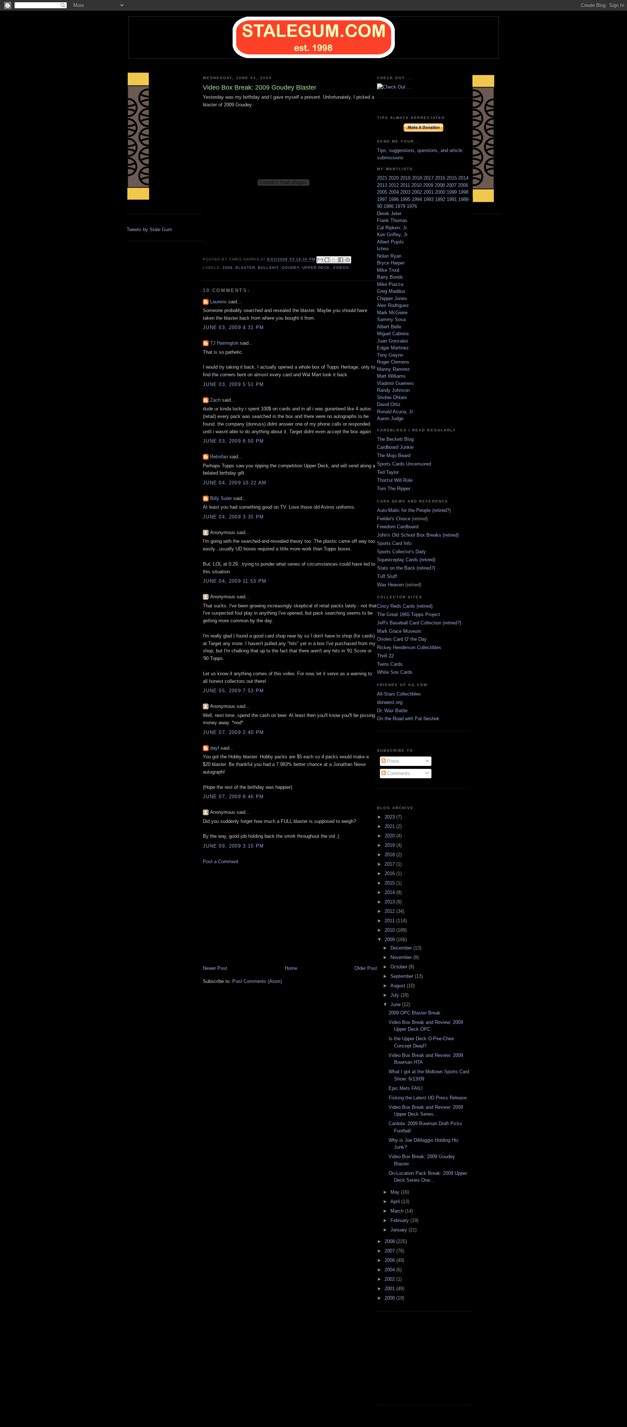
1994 (417, 199)
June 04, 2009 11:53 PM (235, 581)
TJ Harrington (224, 343)
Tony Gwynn (390, 355)
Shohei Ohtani (392, 397)
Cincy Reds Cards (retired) (405, 606)
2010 (417, 185)
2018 (417, 178)
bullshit (268, 268)
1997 (383, 199)
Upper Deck (316, 268)
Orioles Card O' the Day (402, 639)
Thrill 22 (385, 656)
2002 (417, 192)
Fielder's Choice (393, 518)
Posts (392, 761)
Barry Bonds (390, 277)
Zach (215, 400)
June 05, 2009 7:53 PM (233, 690)
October (399, 966)
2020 (394, 178)
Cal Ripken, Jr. (392, 227)
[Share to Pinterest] (347, 259)
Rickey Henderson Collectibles (409, 647)
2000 (441, 192)
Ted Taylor (388, 472)
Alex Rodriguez (393, 305)
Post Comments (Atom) (257, 981)
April (395, 1201)
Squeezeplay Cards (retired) (406, 559)
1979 (401, 206)
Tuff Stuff (387, 576)
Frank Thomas (392, 220)
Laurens (218, 301)
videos (341, 268)
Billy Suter (221, 498)
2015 (452, 178)
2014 (463, 178)
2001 (429, 192)
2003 (406, 192)
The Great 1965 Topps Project (408, 614)
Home (291, 968)
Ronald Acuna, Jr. (395, 411)
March (397, 1211)
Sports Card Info (394, 543)
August (398, 985)
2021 (383, 178)
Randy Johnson (393, 390)
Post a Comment (220, 861)
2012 (394, 185)
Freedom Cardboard (397, 526)
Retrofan (219, 456)
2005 (383, 192)
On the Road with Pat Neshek (408, 718)
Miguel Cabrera (393, 333)
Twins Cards (390, 664)
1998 (463, 192)
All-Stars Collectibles (399, 694)
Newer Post (215, 968)
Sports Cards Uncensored (404, 464)
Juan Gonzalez (393, 341)
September (402, 976)
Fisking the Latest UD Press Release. (428, 1097)
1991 (452, 199)
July (395, 995)
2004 (394, 192)
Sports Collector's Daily (401, 551)
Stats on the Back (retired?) (406, 568)
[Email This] (320, 259)
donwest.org (389, 702)
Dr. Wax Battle (392, 710)
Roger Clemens (393, 362)
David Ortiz (389, 404)
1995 (406, 199)
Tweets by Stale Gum (149, 229)
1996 (394, 199)
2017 (429, 178)
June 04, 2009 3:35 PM (233, 517)
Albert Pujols (390, 242)
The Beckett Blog (395, 439)
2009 (227, 268)
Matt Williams (391, 376)
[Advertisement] (257, 914)
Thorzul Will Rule (395, 480)
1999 (452, 192)
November (401, 957)
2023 (390, 817)
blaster (245, 268)
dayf (214, 748)
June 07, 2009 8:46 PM (233, 796)
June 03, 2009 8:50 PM (233, 441)
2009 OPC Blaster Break (414, 1013)
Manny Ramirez (393, 369)
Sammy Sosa (391, 319)
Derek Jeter (389, 213)
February (400, 1220)
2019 (406, 178)
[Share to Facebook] (340, 259)
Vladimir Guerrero (395, 383)
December (401, 948)
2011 (405, 185)
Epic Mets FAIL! (406, 1088)
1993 (429, 199)
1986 (389, 206)
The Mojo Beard (393, 455)
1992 (441, 199)
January (399, 1230)
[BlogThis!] (327, 259)
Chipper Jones (392, 298)
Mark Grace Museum (399, 631)
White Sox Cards (395, 672)
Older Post (366, 968)
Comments (398, 773)
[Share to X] (333, 259)
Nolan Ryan (389, 256)
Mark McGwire (392, 312)
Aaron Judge (390, 418)
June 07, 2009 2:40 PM (233, 732)
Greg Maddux (391, 291)
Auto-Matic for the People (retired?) (414, 510)
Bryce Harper (391, 263)
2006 (463, 185)
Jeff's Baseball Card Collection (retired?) (419, 623)
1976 (412, 206)
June (396, 1004)
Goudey (290, 268)
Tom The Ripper (393, 488)
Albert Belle (389, 326)
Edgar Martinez (393, 347)
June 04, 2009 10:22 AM (235, 482)
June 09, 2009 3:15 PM (233, 846)
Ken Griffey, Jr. (393, 234)
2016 (441, 178)
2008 (440, 185)
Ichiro (383, 248)
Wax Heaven (390, 584)
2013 (383, 185)
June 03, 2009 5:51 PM (233, 384)
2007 (452, 185)
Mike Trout (388, 270)
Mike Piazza (390, 284)
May (395, 1192)
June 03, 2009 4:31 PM (233, 327)
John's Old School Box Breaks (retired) (418, 535)
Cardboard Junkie (395, 447)
